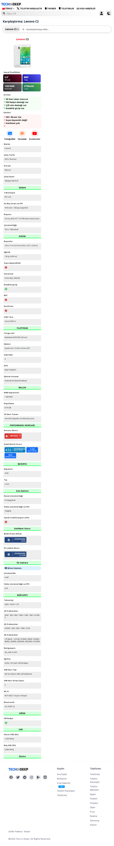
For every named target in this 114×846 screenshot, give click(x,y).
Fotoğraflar (9, 139)
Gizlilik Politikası (15, 831)
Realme (93, 816)
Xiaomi (93, 824)
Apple (93, 794)
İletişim (27, 831)
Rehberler (62, 778)
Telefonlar (67, 8)
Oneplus (94, 803)
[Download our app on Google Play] (38, 777)
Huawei (93, 798)
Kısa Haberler (87, 8)
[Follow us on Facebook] (11, 777)
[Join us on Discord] (45, 777)
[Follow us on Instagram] (31, 777)
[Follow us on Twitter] (18, 777)
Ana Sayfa (62, 774)
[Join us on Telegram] (24, 777)
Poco (92, 811)
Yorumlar (22, 139)
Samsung (94, 820)
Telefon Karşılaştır (31, 8)
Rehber (52, 8)
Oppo (92, 807)
